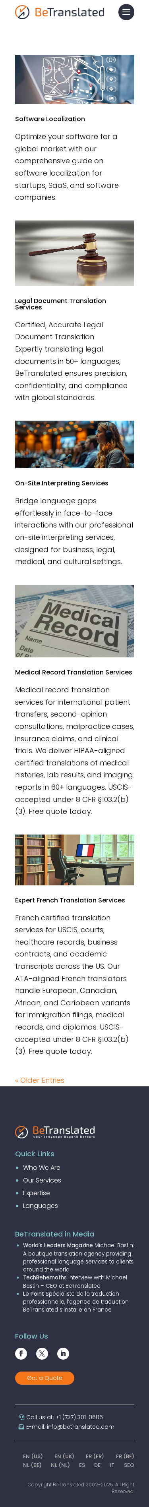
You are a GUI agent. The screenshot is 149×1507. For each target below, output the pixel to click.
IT (112, 1465)
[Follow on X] (42, 1354)
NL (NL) (60, 1465)
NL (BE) (32, 1465)
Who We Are (41, 1167)
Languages (40, 1205)
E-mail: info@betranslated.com (70, 1427)
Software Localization (50, 119)
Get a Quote (44, 1378)
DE (97, 1465)
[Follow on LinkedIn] (63, 1354)
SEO (129, 1465)
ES (82, 1465)
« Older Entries (39, 1080)
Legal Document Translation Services (60, 304)
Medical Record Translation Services (73, 672)
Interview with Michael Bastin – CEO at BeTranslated (75, 1281)
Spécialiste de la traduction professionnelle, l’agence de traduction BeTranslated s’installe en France (76, 1302)
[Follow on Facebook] (21, 1354)
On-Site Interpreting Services (61, 483)
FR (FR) (95, 1456)
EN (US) (33, 1456)
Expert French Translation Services (70, 900)
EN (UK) (64, 1456)
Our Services (42, 1180)
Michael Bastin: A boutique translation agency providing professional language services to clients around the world (78, 1257)
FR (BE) (125, 1456)
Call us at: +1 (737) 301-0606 (64, 1417)
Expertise (36, 1193)
